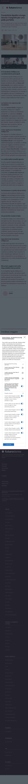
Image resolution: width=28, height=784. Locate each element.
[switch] (22, 368)
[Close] (25, 337)
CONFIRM (8, 444)
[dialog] (14, 392)
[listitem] (14, 364)
